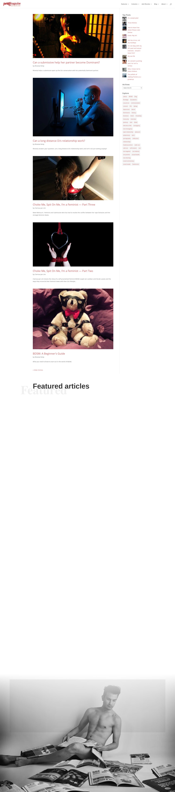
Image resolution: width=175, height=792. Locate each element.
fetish (132, 116)
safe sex (125, 148)
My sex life (131, 56)
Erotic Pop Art (132, 35)
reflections (136, 138)
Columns (134, 4)
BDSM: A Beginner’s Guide (49, 353)
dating (135, 106)
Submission (135, 164)
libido (135, 122)
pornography (127, 138)
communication (135, 103)
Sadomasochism (128, 145)
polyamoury (126, 135)
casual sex (126, 103)
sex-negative (126, 151)
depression (126, 109)
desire (133, 109)
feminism (126, 116)
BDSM (130, 96)
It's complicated (133, 18)
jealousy (125, 122)
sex (140, 148)
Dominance (126, 113)
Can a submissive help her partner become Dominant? (66, 62)
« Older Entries (38, 370)
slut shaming (126, 158)
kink (131, 122)
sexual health (135, 154)
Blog (155, 4)
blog (135, 96)
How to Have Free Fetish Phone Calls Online (134, 30)
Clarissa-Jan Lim (40, 208)
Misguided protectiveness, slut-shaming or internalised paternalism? (77, 645)
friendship (138, 116)
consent (125, 106)
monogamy (136, 125)
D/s (131, 106)
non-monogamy (127, 129)
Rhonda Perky (39, 66)
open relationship (128, 132)
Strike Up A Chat (45, 559)
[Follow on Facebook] (87, 726)
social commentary (128, 161)
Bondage (125, 100)
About (163, 4)
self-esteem (133, 148)
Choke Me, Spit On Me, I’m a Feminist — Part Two (63, 271)
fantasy (134, 113)
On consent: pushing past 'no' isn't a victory (135, 63)
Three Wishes (132, 23)
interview (133, 119)
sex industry (135, 151)
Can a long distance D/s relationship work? (59, 141)
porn (133, 135)
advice (125, 96)
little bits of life (127, 125)
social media (126, 164)
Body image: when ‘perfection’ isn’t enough (61, 475)
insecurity (126, 119)
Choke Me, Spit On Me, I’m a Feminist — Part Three (64, 204)
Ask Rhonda (146, 4)
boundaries (133, 100)
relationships (127, 142)
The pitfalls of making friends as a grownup (134, 76)
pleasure (137, 132)
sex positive (126, 154)
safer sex (137, 145)
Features (124, 4)
